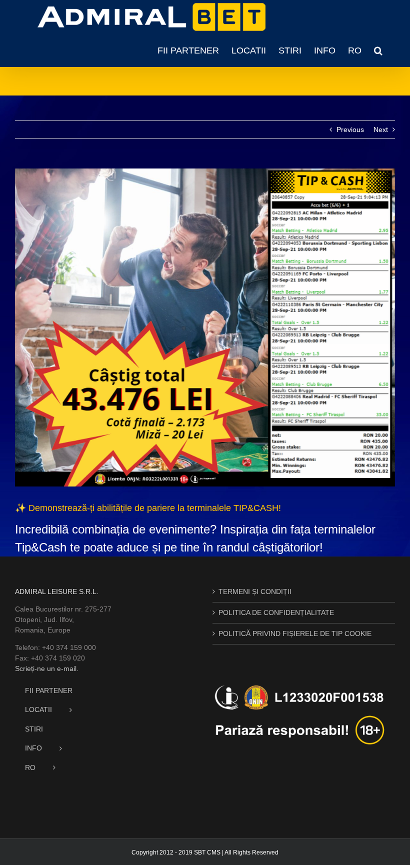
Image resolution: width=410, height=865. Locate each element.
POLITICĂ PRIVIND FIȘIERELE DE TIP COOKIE (295, 634)
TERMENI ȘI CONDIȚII (255, 592)
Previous (350, 130)
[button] (378, 50)
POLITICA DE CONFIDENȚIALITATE (276, 612)
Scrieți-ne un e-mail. (46, 668)
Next (381, 130)
